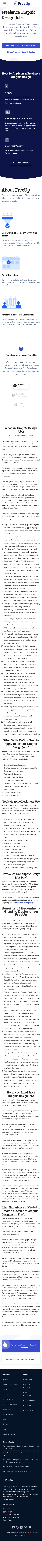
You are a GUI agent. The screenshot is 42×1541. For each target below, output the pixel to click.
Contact (5, 1424)
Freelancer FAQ (28, 1405)
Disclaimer (23, 1535)
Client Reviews (8, 1409)
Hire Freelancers (8, 1399)
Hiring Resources (8, 1414)
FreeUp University (9, 1434)
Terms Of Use (32, 1533)
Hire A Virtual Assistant (11, 1404)
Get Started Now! (21, 163)
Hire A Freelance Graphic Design (21, 52)
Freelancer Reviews (29, 1400)
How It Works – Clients (10, 1384)
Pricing (5, 1389)
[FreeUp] (22, 3)
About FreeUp (27, 1379)
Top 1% (5, 1394)
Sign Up (5, 1379)
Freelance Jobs (28, 1410)
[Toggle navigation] (5, 3)
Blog (4, 1419)
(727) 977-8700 (8, 1512)
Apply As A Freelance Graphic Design (21, 45)
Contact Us (6, 1509)
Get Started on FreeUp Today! (21, 435)
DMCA (17, 1535)
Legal (4, 1429)
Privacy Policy (21, 1533)
